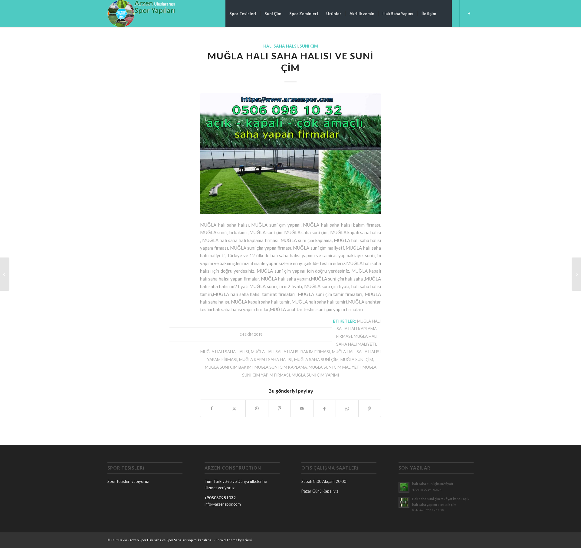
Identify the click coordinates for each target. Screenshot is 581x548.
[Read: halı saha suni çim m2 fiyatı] (404, 487)
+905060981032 (220, 497)
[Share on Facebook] (211, 408)
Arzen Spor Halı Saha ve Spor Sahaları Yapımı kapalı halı (171, 540)
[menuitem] (242, 13)
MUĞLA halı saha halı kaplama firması (358, 329)
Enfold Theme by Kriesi (234, 540)
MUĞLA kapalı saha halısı (265, 359)
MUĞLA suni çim (356, 359)
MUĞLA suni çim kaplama (280, 367)
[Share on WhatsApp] (257, 408)
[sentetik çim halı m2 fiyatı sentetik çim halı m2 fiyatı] (290, 153)
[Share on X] (234, 408)
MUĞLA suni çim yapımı (315, 375)
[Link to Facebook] (469, 13)
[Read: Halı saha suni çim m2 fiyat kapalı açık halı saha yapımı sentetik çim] (404, 502)
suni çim (309, 46)
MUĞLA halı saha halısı (224, 351)
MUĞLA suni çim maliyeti (335, 367)
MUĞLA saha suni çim (316, 359)
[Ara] (446, 13)
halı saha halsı (280, 46)
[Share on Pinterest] (279, 408)
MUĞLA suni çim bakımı (229, 367)
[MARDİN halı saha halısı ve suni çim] (4, 274)
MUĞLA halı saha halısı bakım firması (290, 351)
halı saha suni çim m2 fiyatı (432, 484)
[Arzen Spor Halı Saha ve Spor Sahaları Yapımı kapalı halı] (141, 13)
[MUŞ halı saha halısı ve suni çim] (576, 274)
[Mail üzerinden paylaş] (302, 408)
